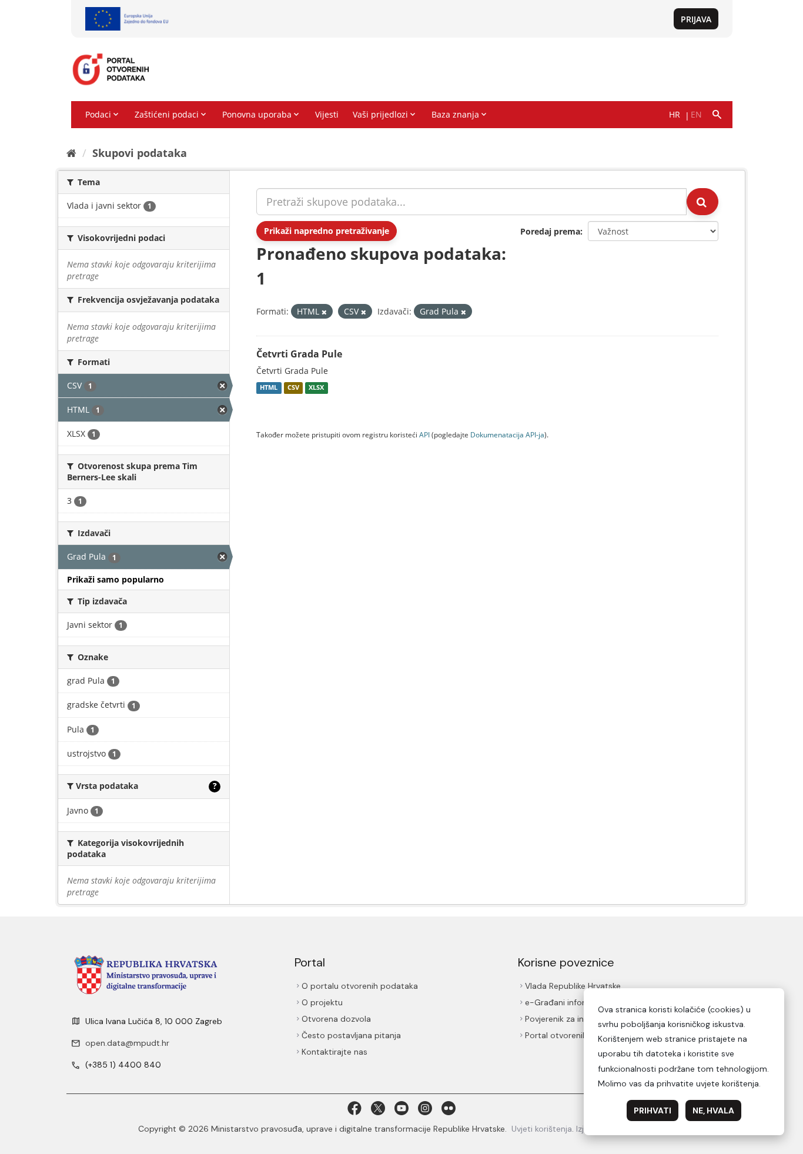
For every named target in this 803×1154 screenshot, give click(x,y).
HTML (268, 388)
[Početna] (71, 153)
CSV (293, 388)
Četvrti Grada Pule (299, 353)
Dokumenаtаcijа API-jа (507, 434)
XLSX (316, 388)
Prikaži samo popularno (115, 579)
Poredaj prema (550, 231)
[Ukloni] (324, 311)
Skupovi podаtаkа (139, 153)
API (424, 434)
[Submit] (702, 201)
